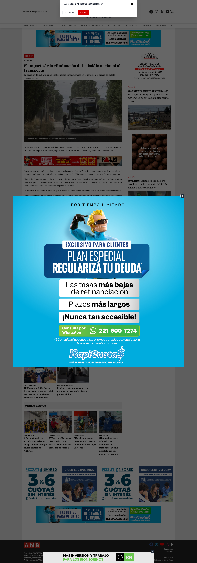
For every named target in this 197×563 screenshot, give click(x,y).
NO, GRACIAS (69, 13)
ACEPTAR (83, 13)
